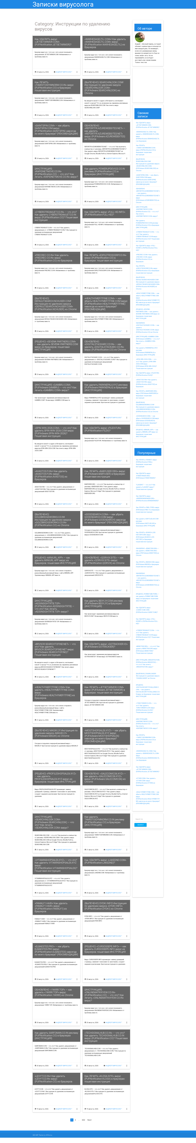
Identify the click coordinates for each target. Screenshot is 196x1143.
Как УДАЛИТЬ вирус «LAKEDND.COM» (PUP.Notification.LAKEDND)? (105, 861)
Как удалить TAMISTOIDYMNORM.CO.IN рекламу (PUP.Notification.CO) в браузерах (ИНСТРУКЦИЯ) (104, 820)
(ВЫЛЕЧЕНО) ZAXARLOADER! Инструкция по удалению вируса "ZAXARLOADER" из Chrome (147, 676)
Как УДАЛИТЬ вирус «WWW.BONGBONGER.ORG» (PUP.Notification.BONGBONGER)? (147, 498)
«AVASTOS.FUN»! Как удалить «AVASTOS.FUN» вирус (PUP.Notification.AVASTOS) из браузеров (51, 475)
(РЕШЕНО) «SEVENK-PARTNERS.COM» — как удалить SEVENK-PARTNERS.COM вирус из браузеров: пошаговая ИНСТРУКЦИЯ (56, 345)
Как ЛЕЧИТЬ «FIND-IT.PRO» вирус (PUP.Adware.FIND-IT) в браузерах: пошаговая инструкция (148, 509)
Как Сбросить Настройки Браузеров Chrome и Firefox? (142, 13)
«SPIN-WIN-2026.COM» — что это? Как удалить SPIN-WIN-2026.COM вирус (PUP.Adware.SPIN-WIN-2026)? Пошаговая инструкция (56, 431)
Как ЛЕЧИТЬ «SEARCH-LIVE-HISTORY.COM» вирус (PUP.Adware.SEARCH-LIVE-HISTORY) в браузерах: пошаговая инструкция (146, 537)
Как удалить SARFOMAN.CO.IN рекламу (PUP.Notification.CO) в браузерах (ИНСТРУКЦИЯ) (56, 1035)
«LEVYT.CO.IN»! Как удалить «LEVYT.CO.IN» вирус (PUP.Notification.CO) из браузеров (53, 1078)
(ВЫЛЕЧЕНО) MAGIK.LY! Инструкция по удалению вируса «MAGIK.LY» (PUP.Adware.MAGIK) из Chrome (56, 733)
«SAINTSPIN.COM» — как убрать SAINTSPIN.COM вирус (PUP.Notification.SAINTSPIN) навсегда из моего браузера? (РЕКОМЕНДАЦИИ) (56, 129)
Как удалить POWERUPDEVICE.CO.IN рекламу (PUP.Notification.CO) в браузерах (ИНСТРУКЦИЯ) (105, 171)
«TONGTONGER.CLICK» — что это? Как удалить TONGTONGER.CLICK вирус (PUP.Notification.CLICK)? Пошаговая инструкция (146, 707)
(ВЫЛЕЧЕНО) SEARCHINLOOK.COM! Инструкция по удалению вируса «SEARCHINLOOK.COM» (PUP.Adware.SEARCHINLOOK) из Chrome (104, 88)
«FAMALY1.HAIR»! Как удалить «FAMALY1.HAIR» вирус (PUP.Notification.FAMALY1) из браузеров (51, 907)
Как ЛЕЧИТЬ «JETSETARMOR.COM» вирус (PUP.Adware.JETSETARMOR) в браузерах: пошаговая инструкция (105, 690)
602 (83, 1120)
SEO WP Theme (38, 1135)
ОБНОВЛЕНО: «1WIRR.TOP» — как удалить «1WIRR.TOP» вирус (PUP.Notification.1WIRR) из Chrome (54, 992)
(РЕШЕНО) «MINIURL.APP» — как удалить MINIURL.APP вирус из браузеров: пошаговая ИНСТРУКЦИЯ (55, 560)
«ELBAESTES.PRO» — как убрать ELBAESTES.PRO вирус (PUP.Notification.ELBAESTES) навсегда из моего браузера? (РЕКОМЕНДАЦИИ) (56, 950)
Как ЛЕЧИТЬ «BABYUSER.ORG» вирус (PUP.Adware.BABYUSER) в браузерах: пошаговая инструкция (105, 474)
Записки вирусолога (63, 4)
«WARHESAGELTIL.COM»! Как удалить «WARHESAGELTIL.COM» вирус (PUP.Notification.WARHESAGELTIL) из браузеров (105, 43)
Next (89, 1120)
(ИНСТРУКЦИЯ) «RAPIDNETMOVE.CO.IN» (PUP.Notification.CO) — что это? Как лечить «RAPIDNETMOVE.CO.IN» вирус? (56, 172)
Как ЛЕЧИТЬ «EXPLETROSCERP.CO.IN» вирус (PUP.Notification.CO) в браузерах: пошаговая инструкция (105, 258)
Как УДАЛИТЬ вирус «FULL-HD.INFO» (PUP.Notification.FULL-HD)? (105, 213)
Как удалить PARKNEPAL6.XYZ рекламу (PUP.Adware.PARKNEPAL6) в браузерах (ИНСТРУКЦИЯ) (106, 387)
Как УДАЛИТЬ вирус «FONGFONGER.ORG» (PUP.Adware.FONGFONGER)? (146, 475)
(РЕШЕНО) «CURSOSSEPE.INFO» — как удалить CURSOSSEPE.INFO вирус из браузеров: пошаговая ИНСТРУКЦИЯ (105, 949)
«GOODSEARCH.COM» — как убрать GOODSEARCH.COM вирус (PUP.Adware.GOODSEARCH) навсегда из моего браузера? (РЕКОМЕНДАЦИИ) (106, 518)
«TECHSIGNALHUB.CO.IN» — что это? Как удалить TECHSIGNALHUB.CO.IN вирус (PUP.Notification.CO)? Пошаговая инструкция (106, 1036)
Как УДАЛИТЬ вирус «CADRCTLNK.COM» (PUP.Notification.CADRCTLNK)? (147, 610)
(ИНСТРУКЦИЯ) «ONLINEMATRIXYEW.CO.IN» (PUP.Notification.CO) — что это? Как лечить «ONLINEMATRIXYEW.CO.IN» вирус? (104, 995)
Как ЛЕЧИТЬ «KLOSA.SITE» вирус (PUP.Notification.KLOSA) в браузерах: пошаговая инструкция (105, 1078)
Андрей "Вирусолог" (64, 72)
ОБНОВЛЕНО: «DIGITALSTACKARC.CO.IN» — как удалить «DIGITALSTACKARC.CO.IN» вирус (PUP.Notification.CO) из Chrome (105, 345)
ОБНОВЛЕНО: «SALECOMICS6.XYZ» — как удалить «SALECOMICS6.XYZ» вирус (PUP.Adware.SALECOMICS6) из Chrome (105, 777)
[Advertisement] (148, 85)
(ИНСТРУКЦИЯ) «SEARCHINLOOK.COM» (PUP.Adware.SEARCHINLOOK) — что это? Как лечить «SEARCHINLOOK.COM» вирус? (54, 822)
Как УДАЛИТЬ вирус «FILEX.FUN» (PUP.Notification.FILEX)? (103, 429)
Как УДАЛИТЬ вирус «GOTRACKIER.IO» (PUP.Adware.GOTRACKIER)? (106, 645)
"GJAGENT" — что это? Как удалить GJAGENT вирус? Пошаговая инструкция (145, 487)
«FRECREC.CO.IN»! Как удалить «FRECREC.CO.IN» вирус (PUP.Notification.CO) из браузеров (53, 258)
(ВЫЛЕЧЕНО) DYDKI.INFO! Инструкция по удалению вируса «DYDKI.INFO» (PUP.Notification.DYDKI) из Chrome (106, 906)
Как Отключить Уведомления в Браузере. (72, 13)
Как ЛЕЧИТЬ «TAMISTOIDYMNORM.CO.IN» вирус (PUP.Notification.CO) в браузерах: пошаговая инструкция (54, 86)
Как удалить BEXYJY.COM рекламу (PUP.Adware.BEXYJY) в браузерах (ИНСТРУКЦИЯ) (104, 603)
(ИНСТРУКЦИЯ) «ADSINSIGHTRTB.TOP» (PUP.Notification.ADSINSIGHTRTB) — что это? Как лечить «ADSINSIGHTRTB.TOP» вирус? (54, 606)
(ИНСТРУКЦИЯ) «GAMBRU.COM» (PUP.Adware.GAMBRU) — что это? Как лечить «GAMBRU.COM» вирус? (55, 387)
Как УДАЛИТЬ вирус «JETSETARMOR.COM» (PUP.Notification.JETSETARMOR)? (53, 42)
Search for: (139, 819)
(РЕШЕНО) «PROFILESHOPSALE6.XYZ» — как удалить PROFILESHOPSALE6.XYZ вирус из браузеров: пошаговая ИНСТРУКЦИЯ (55, 777)
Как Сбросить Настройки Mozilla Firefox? (105, 13)
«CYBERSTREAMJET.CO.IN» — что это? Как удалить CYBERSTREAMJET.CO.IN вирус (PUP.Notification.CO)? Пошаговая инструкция (56, 215)
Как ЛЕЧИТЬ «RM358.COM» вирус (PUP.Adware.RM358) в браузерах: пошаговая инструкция (147, 564)
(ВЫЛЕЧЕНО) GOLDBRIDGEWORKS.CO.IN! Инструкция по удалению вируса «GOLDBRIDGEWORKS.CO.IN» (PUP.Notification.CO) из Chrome (53, 520)
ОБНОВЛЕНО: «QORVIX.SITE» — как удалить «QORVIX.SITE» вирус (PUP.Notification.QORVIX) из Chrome (104, 560)
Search (141, 825)
